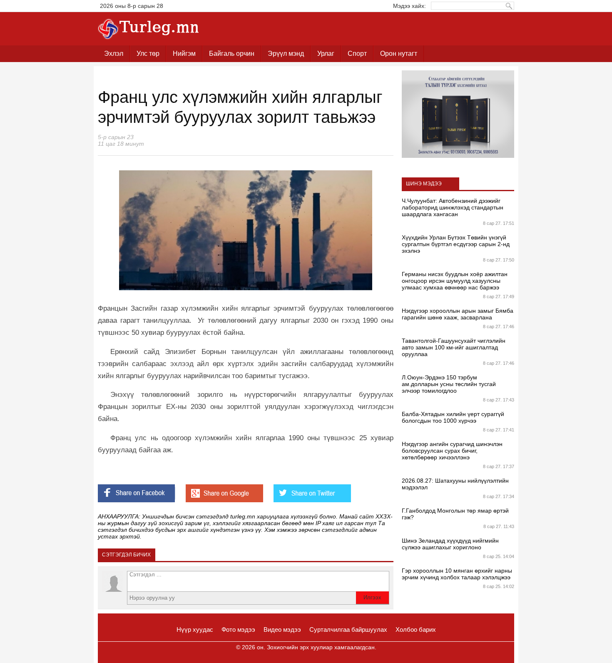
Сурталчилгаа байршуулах (348, 629)
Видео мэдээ (282, 629)
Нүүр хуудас (195, 629)
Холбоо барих (416, 629)
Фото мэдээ (238, 629)
